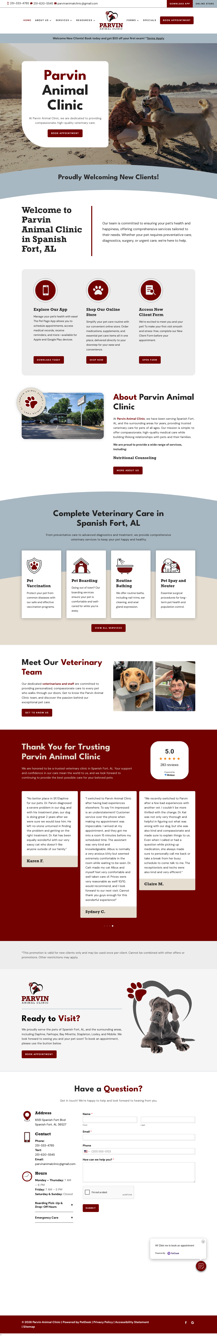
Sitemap (29, 1327)
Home (27, 20)
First (85, 1125)
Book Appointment (177, 20)
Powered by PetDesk (77, 1322)
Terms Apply (155, 38)
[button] (201, 1266)
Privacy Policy (103, 1322)
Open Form (149, 360)
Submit (91, 1208)
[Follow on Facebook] (186, 1322)
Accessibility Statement (132, 1322)
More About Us (128, 470)
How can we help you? (98, 1159)
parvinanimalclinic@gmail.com (55, 1164)
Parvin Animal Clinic (131, 419)
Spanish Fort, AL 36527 (50, 1124)
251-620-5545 (45, 1154)
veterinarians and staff (58, 684)
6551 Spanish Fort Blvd (50, 1120)
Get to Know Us (37, 712)
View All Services (108, 627)
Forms (131, 20)
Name (88, 1114)
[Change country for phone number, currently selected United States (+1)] (86, 1151)
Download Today (49, 360)
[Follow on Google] (192, 1322)
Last (143, 1125)
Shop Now (96, 360)
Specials (149, 20)
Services (62, 20)
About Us (42, 20)
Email (87, 1131)
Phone (87, 1145)
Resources (84, 20)
